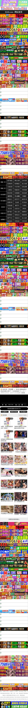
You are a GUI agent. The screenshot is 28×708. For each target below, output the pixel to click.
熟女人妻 (17, 211)
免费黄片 (24, 211)
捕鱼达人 (9, 199)
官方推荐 (3, 200)
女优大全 (17, 208)
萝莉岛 (24, 208)
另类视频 (24, 190)
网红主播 (17, 180)
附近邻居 (9, 193)
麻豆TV (17, 205)
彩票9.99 (9, 202)
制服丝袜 (17, 190)
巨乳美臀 (24, 186)
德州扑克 (24, 199)
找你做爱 (24, 193)
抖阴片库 (3, 213)
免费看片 (3, 219)
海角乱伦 (17, 215)
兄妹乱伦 (17, 218)
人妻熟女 (9, 190)
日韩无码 (24, 221)
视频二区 (3, 188)
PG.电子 (23, 411)
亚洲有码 (9, 183)
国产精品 (9, 180)
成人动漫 (24, 183)
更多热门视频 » (23, 415)
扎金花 (17, 202)
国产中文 (9, 218)
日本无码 (24, 180)
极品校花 (9, 221)
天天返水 (24, 202)
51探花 (24, 205)
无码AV (3, 207)
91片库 (10, 208)
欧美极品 (17, 183)
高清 (16, 404)
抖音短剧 (9, 205)
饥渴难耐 (17, 193)
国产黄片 (9, 211)
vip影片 (4, 411)
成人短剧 (24, 218)
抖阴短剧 (17, 221)
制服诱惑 (24, 215)
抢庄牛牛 (17, 199)
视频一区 (3, 182)
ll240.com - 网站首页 (13, 12)
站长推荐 (3, 194)
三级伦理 (9, 186)
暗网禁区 (9, 215)
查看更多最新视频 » (14, 519)
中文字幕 (17, 186)
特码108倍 (14, 411)
